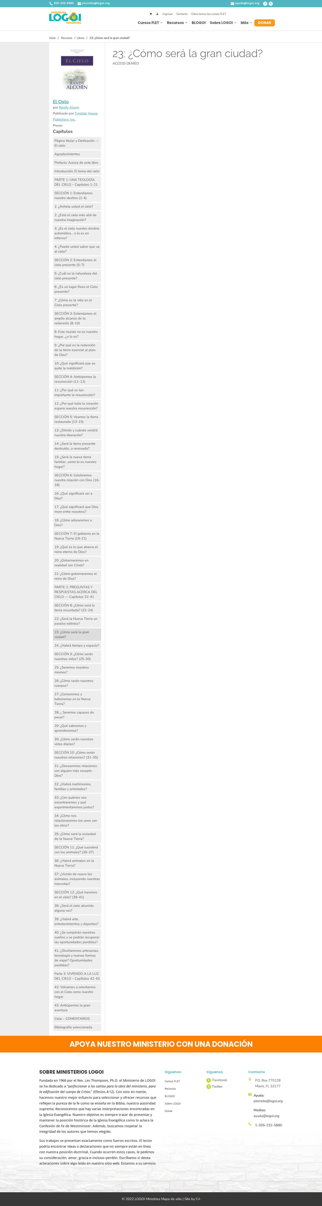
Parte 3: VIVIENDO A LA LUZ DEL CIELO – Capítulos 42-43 (77, 976)
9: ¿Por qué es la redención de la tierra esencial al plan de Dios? (74, 350)
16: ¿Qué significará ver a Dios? (73, 496)
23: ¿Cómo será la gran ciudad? (71, 634)
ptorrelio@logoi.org (96, 3)
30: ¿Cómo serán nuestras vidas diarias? (73, 741)
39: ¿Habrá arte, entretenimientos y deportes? (76, 921)
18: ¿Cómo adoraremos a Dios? (73, 522)
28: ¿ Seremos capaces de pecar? (74, 714)
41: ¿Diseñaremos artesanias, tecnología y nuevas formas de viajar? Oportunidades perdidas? (76, 957)
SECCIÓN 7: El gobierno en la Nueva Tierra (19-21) (76, 536)
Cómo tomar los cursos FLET (208, 14)
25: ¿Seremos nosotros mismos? (71, 669)
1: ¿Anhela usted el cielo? (73, 206)
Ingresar (167, 14)
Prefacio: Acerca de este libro (76, 162)
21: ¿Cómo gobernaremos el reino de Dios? (75, 576)
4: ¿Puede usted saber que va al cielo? (77, 249)
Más (245, 22)
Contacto (181, 14)
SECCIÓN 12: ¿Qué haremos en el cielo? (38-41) (75, 894)
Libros (80, 38)
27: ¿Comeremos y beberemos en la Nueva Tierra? (72, 699)
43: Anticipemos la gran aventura (72, 1007)
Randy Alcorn (69, 107)
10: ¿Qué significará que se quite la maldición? (74, 365)
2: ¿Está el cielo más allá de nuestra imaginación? (75, 217)
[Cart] (151, 14)
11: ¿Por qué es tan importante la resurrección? (74, 392)
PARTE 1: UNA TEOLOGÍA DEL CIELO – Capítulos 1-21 (76, 182)
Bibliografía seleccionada (73, 1027)
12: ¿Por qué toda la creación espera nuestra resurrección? (76, 406)
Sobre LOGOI (221, 22)
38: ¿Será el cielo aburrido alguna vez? (74, 908)
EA (198, 1199)
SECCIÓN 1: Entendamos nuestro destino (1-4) (73, 195)
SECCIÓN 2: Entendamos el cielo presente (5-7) (75, 262)
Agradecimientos (67, 154)
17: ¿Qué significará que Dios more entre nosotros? (76, 509)
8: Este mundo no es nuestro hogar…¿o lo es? (76, 334)
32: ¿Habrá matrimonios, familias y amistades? (72, 786)
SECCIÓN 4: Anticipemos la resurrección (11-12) (75, 379)
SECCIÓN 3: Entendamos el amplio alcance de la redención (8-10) (75, 318)
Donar (264, 22)
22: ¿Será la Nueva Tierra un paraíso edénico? (75, 621)
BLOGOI (199, 22)
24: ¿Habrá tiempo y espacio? (76, 645)
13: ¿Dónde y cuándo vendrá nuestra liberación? (76, 432)
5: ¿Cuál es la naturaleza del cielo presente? (75, 275)
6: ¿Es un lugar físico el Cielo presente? (76, 289)
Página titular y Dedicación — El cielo (76, 143)
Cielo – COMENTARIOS (72, 1018)
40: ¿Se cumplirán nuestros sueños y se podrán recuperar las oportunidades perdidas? (76, 937)
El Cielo (61, 102)
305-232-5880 (64, 3)
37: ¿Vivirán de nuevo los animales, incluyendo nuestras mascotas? (77, 879)
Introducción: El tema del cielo (77, 171)
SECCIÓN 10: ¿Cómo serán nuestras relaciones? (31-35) (76, 755)
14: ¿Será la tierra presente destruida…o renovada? (74, 446)
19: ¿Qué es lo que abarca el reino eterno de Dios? (76, 549)
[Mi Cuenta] (157, 14)
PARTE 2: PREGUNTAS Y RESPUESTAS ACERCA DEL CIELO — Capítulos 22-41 (75, 592)
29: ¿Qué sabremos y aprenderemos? (70, 728)
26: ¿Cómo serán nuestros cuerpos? (73, 683)
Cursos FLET (148, 22)
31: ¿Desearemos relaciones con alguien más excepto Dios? (75, 771)
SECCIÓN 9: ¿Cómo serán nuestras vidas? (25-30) (73, 656)
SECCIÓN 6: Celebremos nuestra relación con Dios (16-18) (77, 480)
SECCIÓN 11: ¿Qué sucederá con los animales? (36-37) (76, 849)
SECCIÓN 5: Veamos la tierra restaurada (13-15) (76, 419)
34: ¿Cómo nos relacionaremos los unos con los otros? (75, 820)
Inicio (52, 38)
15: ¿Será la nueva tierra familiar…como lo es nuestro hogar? (75, 462)
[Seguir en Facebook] (265, 4)
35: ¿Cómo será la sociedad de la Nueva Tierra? (75, 836)
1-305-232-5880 (268, 1125)
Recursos (175, 22)
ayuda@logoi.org (247, 3)
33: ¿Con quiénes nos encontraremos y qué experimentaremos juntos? (74, 802)
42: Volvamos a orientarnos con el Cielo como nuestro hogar (75, 992)
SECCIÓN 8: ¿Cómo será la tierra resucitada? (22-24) (74, 607)
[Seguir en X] (271, 4)
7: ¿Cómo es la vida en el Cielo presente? (73, 302)
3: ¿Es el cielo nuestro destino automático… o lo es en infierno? (76, 233)
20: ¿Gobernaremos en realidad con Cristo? (71, 562)
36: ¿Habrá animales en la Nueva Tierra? (74, 863)
